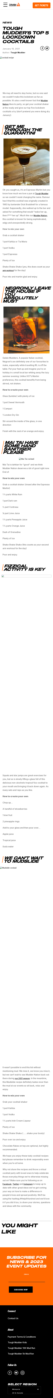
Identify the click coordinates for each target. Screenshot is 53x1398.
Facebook (7, 1184)
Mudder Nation (40, 215)
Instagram (28, 1184)
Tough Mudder (41, 193)
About (10, 1329)
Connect (12, 1311)
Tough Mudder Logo (15, 4)
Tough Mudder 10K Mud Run (21, 1348)
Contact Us (13, 1318)
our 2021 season (22, 1078)
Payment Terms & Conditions (22, 1336)
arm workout (8, 270)
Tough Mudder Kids (17, 1342)
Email (26, 1274)
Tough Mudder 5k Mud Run (21, 1353)
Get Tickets (41, 5)
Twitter (16, 1184)
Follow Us (12, 1364)
